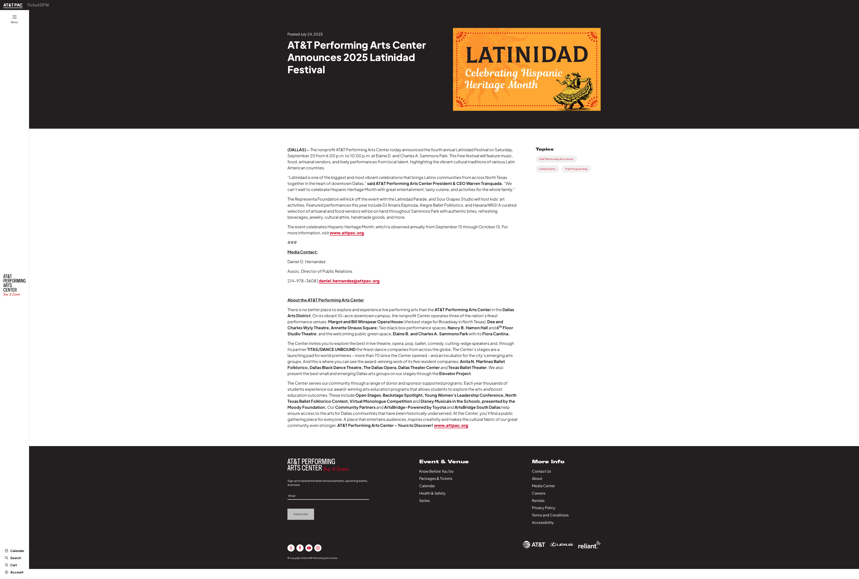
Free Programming (576, 169)
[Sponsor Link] (534, 545)
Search (15, 558)
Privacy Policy (543, 507)
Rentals (538, 500)
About (537, 478)
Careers (538, 493)
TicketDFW (38, 4)
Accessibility (543, 522)
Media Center (543, 485)
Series (424, 500)
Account (16, 572)
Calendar (17, 551)
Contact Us (541, 471)
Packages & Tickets (435, 478)
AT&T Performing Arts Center (556, 159)
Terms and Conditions (550, 515)
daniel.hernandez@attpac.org (349, 280)
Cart (13, 565)
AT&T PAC (13, 4)
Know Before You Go (436, 471)
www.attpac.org (347, 232)
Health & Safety (432, 493)
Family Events (547, 169)
